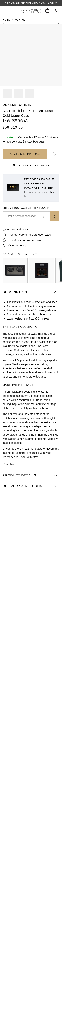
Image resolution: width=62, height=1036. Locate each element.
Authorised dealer (18, 229)
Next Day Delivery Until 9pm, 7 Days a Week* (31, 2)
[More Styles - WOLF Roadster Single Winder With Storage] (41, 270)
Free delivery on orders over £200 (29, 234)
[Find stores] (54, 216)
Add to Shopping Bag (25, 154)
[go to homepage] (31, 11)
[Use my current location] (43, 216)
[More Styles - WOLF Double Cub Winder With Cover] (15, 270)
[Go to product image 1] (7, 93)
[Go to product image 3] (29, 93)
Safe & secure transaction (24, 240)
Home (6, 19)
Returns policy (17, 245)
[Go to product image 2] (18, 93)
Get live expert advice (33, 165)
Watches (19, 19)
